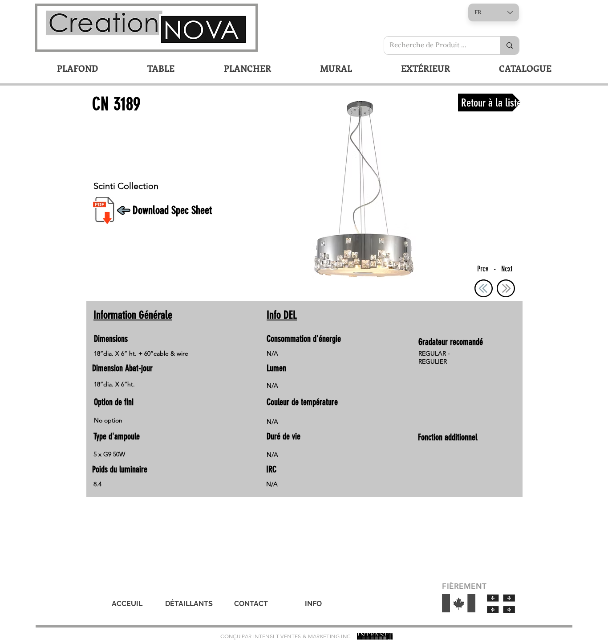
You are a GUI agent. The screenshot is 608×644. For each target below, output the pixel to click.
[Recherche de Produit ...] (509, 45)
